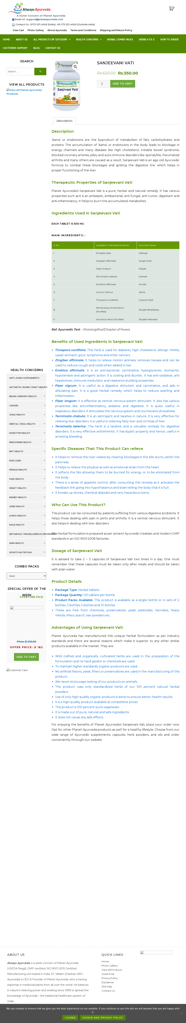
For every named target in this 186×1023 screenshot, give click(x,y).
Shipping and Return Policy (116, 30)
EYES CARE (15, 460)
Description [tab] (64, 120)
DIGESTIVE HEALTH (19, 433)
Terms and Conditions (83, 30)
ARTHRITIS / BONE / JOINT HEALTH (28, 387)
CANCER (13, 405)
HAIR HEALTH (16, 479)
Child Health (17, 415)
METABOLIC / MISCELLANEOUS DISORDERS (32, 534)
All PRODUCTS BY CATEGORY (50, 39)
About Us (22, 39)
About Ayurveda (57, 30)
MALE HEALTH (16, 525)
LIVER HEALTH (16, 506)
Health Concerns (87, 39)
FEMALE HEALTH (18, 470)
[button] (75, 66)
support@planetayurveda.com (44, 19)
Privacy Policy (110, 978)
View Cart (18, 30)
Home (6, 39)
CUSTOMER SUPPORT (15, 48)
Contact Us (52, 48)
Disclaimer (108, 982)
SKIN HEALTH (16, 543)
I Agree (70, 1017)
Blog (36, 48)
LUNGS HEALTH (17, 515)
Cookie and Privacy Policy (102, 1017)
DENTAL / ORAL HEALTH (22, 424)
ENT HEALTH (16, 451)
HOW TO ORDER (169, 39)
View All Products (112, 969)
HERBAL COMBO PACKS (120, 39)
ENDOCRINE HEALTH (20, 442)
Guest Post (108, 973)
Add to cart (123, 83)
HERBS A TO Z (147, 39)
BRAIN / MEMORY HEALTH (23, 396)
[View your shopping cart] (171, 8)
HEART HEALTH (17, 488)
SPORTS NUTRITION (20, 552)
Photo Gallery (36, 30)
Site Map (107, 986)
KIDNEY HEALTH (17, 497)
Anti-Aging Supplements (24, 378)
